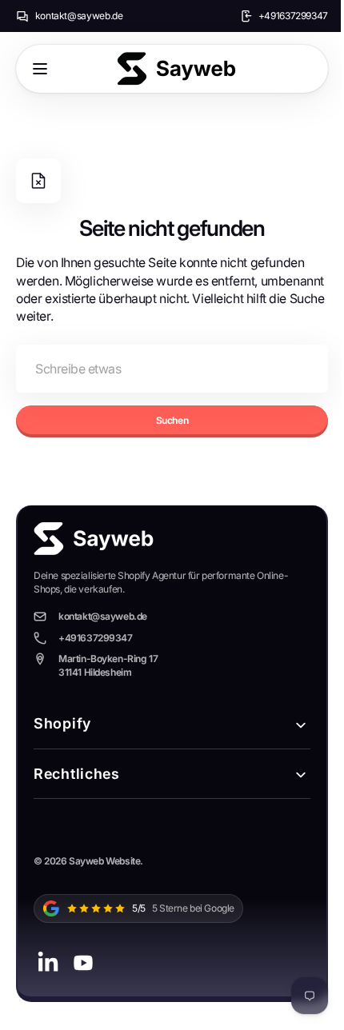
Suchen (166, 420)
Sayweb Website (104, 861)
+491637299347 (293, 16)
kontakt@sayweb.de (79, 16)
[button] (40, 68)
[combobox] (166, 369)
